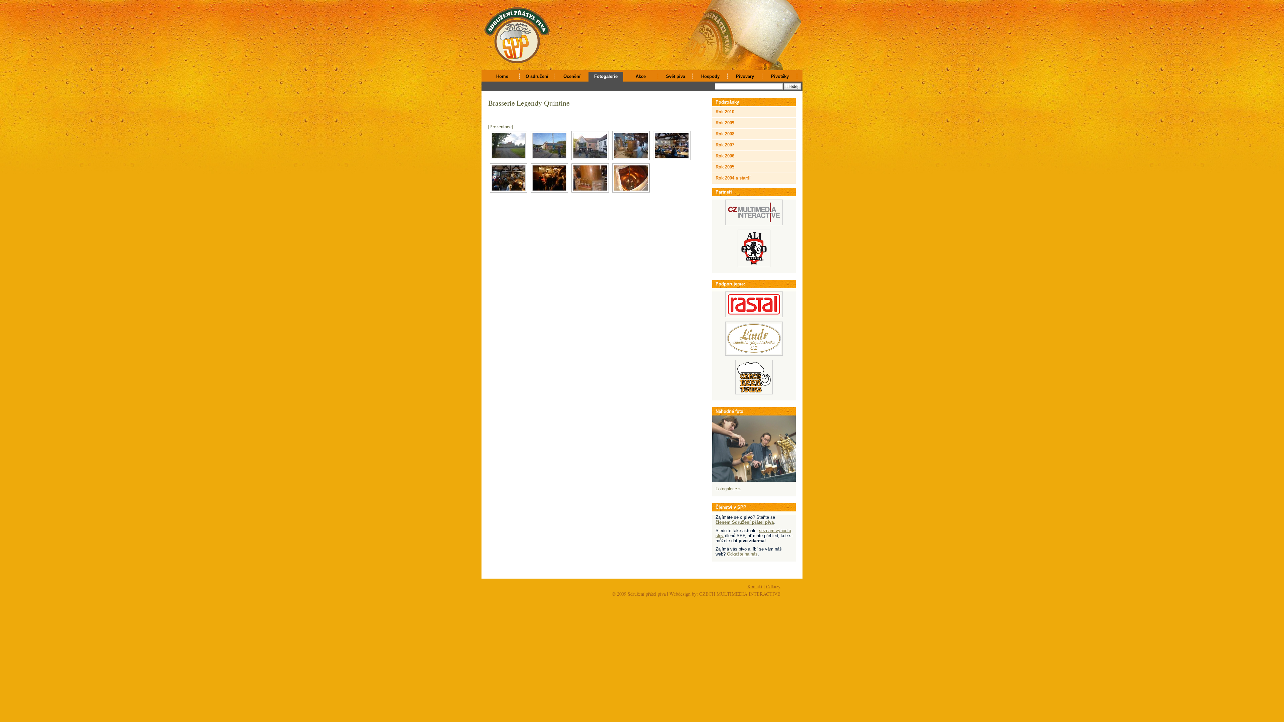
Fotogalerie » (728, 488)
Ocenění (571, 76)
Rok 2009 (725, 122)
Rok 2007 (725, 144)
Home (502, 76)
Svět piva (675, 76)
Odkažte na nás (742, 554)
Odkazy (773, 586)
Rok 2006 (725, 155)
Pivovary (745, 76)
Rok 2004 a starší (733, 177)
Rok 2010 (725, 111)
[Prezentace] (500, 126)
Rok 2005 (725, 166)
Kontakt (754, 586)
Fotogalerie (606, 76)
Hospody (710, 76)
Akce (641, 76)
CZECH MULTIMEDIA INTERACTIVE (739, 594)
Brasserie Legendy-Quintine (529, 103)
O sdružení (537, 76)
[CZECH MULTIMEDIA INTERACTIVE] (754, 223)
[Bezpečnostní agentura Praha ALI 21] (754, 265)
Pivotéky (780, 76)
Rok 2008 (725, 133)
